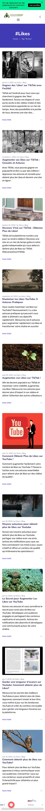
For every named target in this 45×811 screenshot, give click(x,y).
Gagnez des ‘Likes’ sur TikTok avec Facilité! (22, 87)
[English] (29, 800)
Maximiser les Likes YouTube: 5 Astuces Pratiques (20, 300)
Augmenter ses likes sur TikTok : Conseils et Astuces (21, 161)
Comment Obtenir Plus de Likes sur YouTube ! (22, 457)
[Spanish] (34, 800)
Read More (6, 120)
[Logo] (13, 15)
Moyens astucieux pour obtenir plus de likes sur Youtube (20, 525)
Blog (24, 82)
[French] (31, 800)
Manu (19, 82)
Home (15, 39)
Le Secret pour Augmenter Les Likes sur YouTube (19, 600)
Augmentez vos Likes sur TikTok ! (21, 377)
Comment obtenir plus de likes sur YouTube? (22, 761)
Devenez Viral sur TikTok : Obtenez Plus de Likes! (22, 229)
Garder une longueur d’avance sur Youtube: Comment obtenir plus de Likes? (22, 685)
